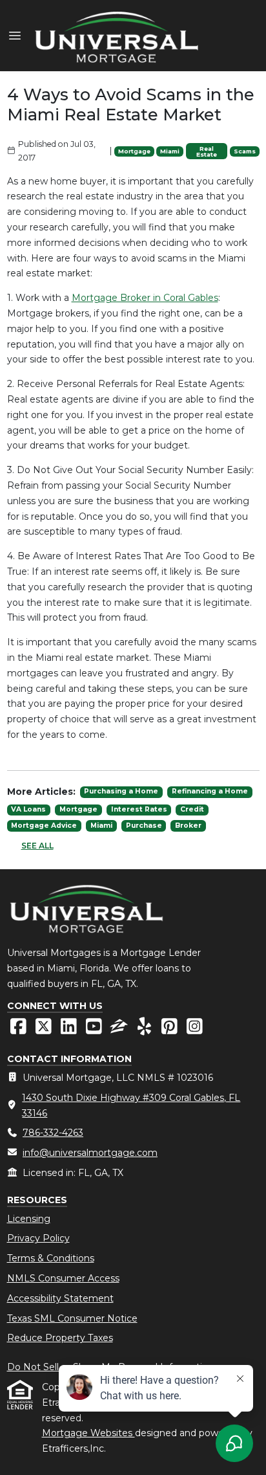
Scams (245, 151)
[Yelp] (145, 1030)
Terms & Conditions (50, 1258)
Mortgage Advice (44, 825)
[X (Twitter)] (44, 1030)
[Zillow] (120, 1030)
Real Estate (206, 151)
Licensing (28, 1219)
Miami (169, 151)
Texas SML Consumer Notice (72, 1318)
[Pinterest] (170, 1030)
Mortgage (134, 151)
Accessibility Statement (60, 1298)
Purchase (144, 825)
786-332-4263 (53, 1132)
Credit (192, 809)
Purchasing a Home (121, 791)
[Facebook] (19, 1030)
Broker (188, 825)
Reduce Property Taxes (60, 1338)
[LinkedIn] (70, 1030)
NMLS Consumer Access (63, 1278)
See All (37, 845)
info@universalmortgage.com (90, 1153)
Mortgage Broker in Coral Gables (145, 298)
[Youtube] (95, 1030)
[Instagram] (194, 1030)
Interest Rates (139, 809)
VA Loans (28, 809)
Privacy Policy (38, 1238)
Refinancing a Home (210, 791)
